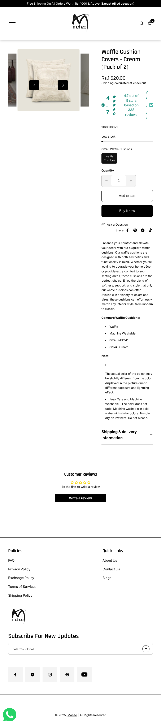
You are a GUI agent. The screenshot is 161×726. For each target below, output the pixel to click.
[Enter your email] (145, 648)
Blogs (107, 578)
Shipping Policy (20, 595)
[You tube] (84, 674)
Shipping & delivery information (119, 434)
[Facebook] (127, 230)
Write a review (80, 498)
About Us (110, 560)
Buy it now (127, 211)
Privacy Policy (19, 569)
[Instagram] (142, 230)
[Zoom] (13, 59)
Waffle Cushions (109, 158)
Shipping (107, 83)
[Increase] (131, 180)
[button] (34, 85)
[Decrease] (106, 180)
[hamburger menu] (12, 23)
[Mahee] (80, 34)
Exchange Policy (21, 578)
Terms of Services (22, 586)
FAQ (11, 560)
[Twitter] (135, 230)
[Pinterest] (150, 230)
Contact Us (111, 569)
